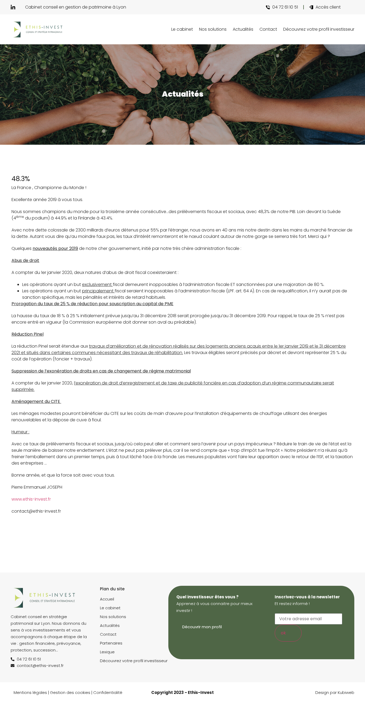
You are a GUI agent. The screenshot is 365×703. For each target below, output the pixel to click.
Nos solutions (213, 29)
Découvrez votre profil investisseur (318, 29)
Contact (268, 29)
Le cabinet (182, 29)
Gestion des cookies (70, 692)
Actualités (243, 29)
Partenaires (111, 643)
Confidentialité (107, 692)
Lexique (107, 652)
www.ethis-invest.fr (31, 499)
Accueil (107, 599)
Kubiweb (346, 692)
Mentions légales (30, 692)
